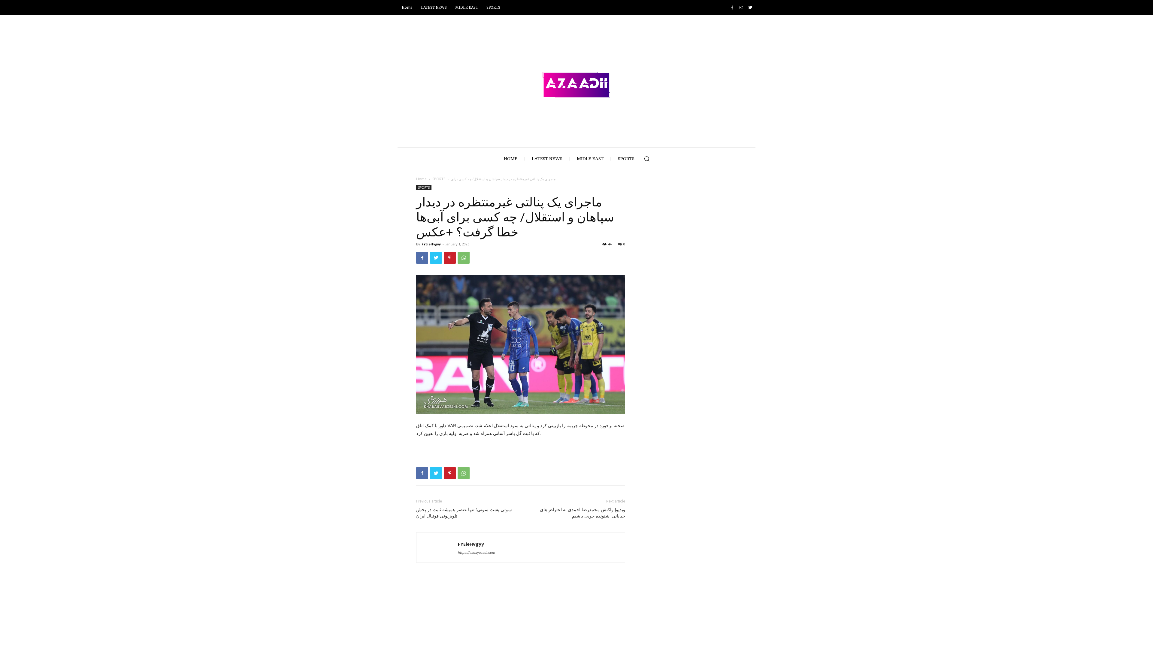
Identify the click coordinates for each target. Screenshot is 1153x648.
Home (421, 179)
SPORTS (438, 179)
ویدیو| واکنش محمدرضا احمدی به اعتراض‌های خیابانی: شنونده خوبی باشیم (582, 513)
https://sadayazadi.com (476, 552)
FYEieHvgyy (431, 244)
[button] (646, 158)
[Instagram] (741, 7)
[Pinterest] (450, 258)
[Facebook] (732, 7)
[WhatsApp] (464, 258)
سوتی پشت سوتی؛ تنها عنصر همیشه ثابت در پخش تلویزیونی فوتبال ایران (464, 513)
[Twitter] (750, 7)
